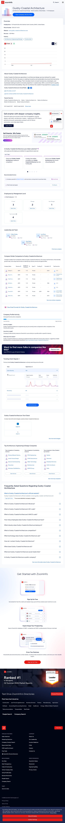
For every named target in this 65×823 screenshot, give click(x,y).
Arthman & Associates (10, 283)
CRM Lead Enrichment (7, 748)
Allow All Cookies (32, 816)
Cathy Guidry (14, 234)
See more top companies (54, 478)
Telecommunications (8, 709)
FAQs (30, 745)
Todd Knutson (59, 278)
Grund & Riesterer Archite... (10, 291)
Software (5, 706)
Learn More (8, 125)
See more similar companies (54, 300)
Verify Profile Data (6, 772)
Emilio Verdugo (59, 295)
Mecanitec (10, 465)
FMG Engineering (31, 455)
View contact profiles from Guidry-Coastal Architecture (19, 93)
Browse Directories (57, 694)
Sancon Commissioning (14, 461)
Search (57, 2)
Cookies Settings (32, 819)
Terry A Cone (10, 274)
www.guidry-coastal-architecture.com (18, 30)
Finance (39, 702)
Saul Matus (28, 241)
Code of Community (7, 767)
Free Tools (4, 751)
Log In (3, 786)
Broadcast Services (51, 461)
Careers (31, 748)
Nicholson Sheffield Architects (14, 468)
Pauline (48, 455)
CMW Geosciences (32, 458)
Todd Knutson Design (10, 279)
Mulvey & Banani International (14, 455)
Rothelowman (30, 465)
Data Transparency (6, 764)
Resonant (49, 458)
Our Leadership (33, 739)
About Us (31, 736)
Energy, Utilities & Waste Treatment (49, 706)
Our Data (4, 761)
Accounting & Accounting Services (18, 706)
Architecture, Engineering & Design (13, 39)
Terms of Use (5, 803)
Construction (28, 39)
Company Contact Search (8, 742)
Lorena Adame (59, 290)
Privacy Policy (5, 800)
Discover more (55, 349)
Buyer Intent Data (6, 745)
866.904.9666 (5, 789)
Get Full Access (7, 140)
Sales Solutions (6, 736)
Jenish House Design (13, 458)
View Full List (13, 473)
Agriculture (55, 702)
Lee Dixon (43, 234)
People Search (7, 714)
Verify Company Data (7, 769)
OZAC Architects (51, 465)
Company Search (20, 714)
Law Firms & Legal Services (17, 702)
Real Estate (26, 709)
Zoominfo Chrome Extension (10, 754)
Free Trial (58, 727)
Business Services (30, 702)
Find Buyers (54, 185)
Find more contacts (57, 249)
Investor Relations (33, 742)
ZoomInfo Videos (33, 761)
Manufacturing (46, 702)
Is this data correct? (11, 91)
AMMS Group (30, 468)
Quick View (13, 208)
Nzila (48, 468)
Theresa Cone (59, 274)
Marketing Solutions (7, 739)
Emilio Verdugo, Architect (10, 295)
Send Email (55, 179)
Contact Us (32, 751)
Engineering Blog (33, 767)
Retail (29, 706)
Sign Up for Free (32, 662)
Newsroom (32, 764)
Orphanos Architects (10, 287)
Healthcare (36, 706)
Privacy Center (33, 769)
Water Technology (31, 461)
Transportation (18, 709)
